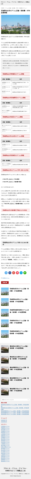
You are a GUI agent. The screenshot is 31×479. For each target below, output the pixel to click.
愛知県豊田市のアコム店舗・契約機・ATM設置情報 (15, 412)
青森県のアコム (5, 428)
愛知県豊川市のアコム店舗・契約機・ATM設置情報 (15, 414)
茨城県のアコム (5, 437)
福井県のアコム (5, 453)
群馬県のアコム (5, 440)
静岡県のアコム (5, 459)
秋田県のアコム (5, 432)
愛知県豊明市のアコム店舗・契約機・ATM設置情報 (15, 411)
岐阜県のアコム (5, 458)
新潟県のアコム (5, 448)
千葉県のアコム (5, 443)
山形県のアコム (5, 434)
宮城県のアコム (5, 278)
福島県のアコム (5, 435)
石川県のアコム (5, 451)
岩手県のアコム (5, 429)
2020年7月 (4, 420)
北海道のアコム (5, 426)
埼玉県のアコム (5, 442)
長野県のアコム (5, 456)
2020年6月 (4, 421)
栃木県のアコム (5, 439)
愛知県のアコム (5, 461)
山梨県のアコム (5, 454)
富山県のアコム (5, 450)
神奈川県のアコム (6, 447)
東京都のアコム (5, 445)
